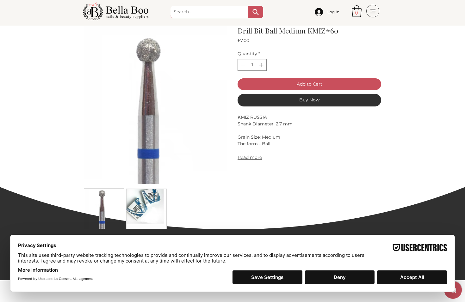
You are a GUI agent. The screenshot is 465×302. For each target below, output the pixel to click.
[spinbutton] (252, 64)
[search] (255, 12)
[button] (357, 11)
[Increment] (262, 64)
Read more (250, 157)
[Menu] (372, 11)
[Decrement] (242, 64)
